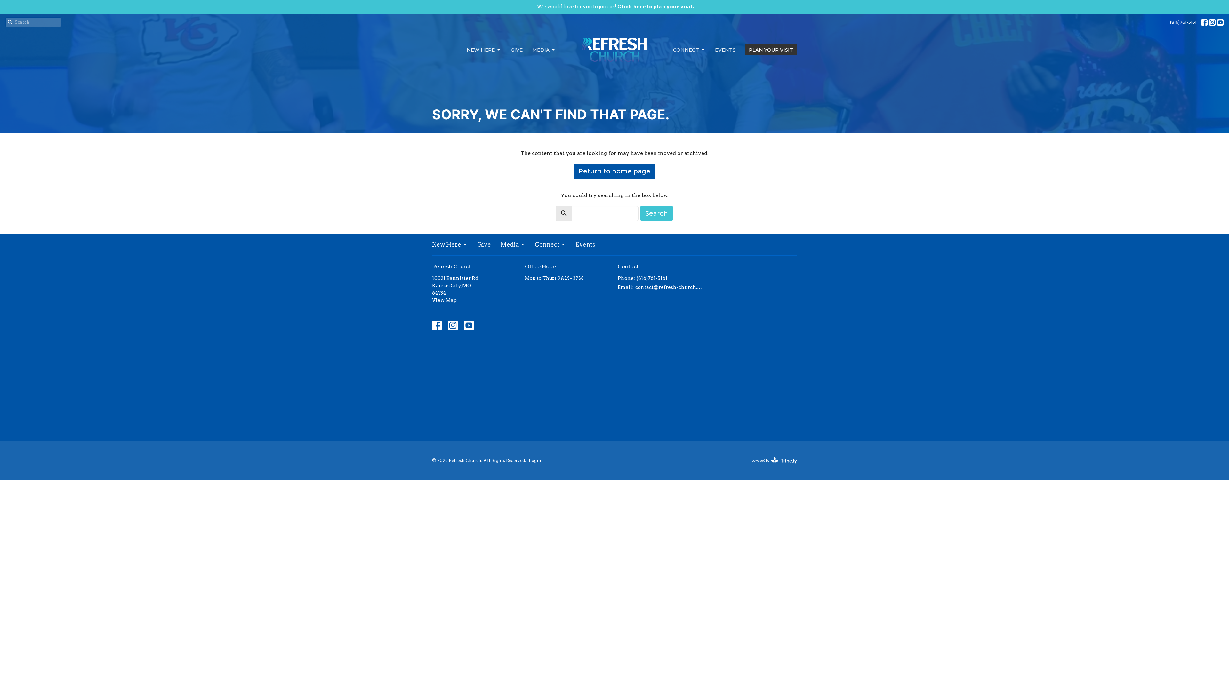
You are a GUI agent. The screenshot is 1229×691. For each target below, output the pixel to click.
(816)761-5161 (1183, 22)
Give (517, 50)
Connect (686, 50)
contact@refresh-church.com (669, 287)
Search (656, 213)
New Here (481, 50)
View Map (444, 300)
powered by (771, 465)
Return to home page (614, 171)
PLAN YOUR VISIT (771, 50)
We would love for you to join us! (615, 7)
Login (535, 460)
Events (725, 50)
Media (541, 50)
